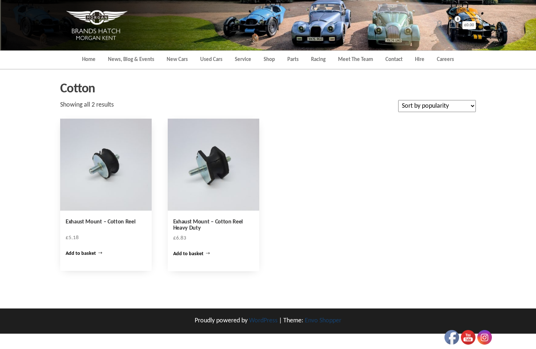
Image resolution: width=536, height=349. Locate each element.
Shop (269, 59)
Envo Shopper (323, 320)
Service (243, 59)
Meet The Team (355, 59)
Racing (318, 59)
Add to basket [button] (81, 253)
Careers (445, 59)
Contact (394, 59)
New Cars (177, 59)
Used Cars (211, 59)
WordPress (263, 320)
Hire (419, 59)
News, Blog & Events (131, 59)
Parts (293, 59)
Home (89, 59)
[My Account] (439, 25)
